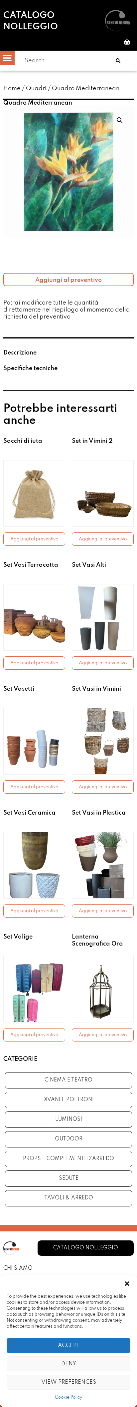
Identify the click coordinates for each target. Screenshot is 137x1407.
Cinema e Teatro (68, 1080)
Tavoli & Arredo (68, 1198)
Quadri (36, 89)
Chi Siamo (18, 1268)
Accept (68, 1345)
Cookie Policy (68, 1397)
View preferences (68, 1382)
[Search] (118, 61)
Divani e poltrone (68, 1099)
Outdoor (68, 1139)
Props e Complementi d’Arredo (68, 1158)
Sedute (68, 1178)
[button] (127, 1283)
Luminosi (68, 1119)
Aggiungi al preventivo (68, 280)
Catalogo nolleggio (30, 21)
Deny (68, 1364)
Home (12, 89)
